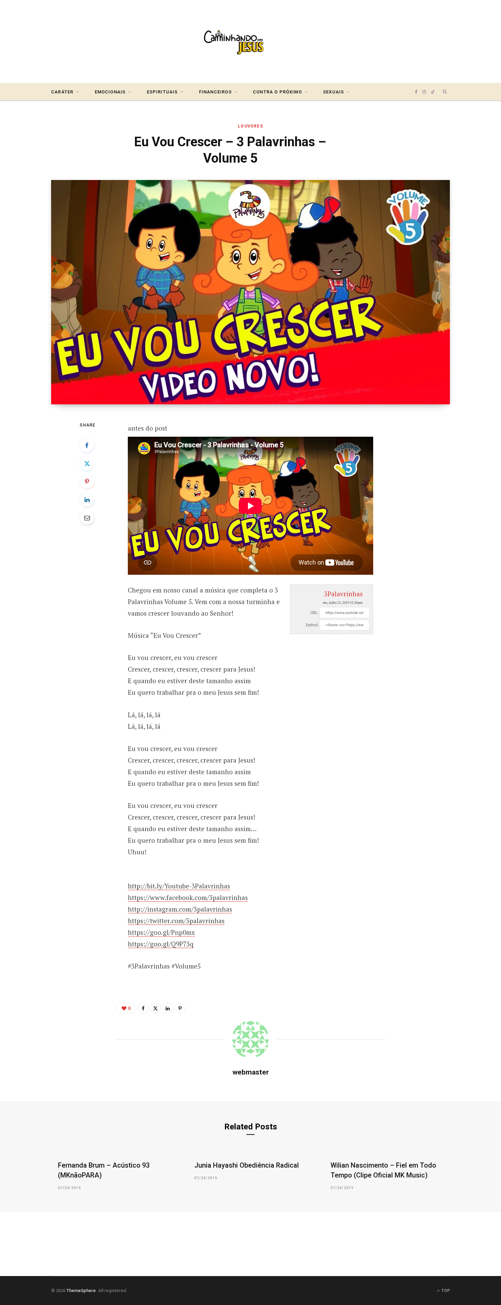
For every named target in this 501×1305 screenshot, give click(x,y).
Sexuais (333, 91)
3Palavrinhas (343, 593)
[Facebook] (87, 445)
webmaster (250, 1072)
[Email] (87, 517)
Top (445, 1290)
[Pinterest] (87, 481)
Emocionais (110, 91)
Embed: (312, 624)
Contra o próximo (277, 91)
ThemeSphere (81, 1290)
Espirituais (162, 91)
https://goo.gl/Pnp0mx (161, 932)
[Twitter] (87, 463)
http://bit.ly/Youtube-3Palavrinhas (179, 886)
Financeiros (215, 91)
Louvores (250, 126)
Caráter (62, 91)
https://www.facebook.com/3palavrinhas (188, 897)
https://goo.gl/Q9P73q (161, 944)
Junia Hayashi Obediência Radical (246, 1165)
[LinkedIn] (87, 499)
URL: (314, 612)
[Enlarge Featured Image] (250, 292)
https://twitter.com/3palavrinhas (176, 920)
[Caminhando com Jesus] (250, 41)
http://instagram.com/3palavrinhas (180, 909)
